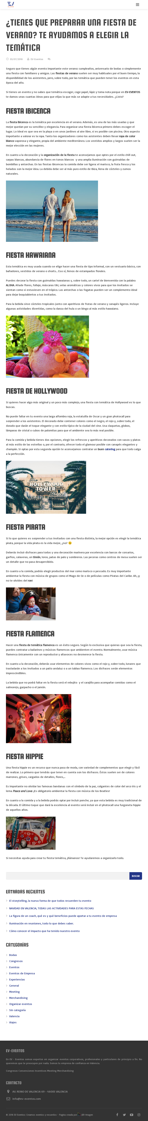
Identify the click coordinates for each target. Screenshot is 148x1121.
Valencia (14, 1016)
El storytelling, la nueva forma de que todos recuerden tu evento (50, 900)
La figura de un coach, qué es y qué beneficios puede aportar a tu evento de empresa (63, 916)
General (14, 985)
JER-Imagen (87, 1114)
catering (110, 449)
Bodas (13, 955)
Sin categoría (17, 1010)
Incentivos (40, 1070)
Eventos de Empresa (22, 973)
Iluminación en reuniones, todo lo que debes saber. (41, 923)
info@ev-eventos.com (26, 1098)
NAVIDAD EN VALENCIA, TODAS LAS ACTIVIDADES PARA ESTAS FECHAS (51, 908)
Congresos (16, 961)
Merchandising (18, 998)
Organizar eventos (20, 1004)
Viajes (13, 1022)
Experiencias (17, 979)
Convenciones (26, 1070)
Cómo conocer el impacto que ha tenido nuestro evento (44, 931)
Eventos (14, 967)
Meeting (14, 991)
